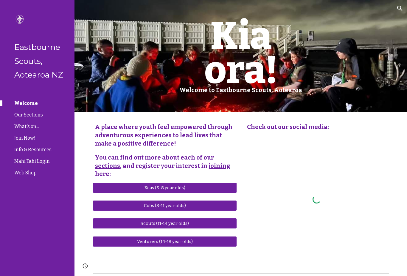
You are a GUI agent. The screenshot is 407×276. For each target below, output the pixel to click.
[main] (241, 56)
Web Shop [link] (25, 173)
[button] (400, 8)
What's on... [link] (26, 126)
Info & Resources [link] (33, 149)
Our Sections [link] (28, 115)
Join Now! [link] (24, 138)
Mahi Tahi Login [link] (32, 161)
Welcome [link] (26, 103)
